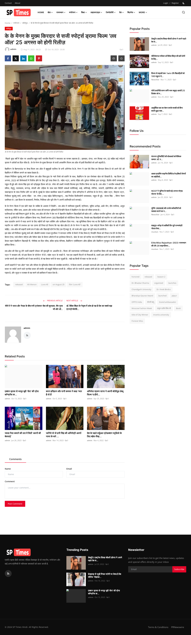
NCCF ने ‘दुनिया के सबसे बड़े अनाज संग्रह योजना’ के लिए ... (167, 192)
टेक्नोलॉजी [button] (109, 12)
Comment (10, 481)
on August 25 (58, 284)
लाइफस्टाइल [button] (95, 12)
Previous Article (55, 300)
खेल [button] (49, 12)
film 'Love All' (75, 284)
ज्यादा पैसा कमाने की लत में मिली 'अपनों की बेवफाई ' (23, 435)
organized (158, 283)
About (17, 3)
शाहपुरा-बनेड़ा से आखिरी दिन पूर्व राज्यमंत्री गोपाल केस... (166, 227)
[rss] (8, 573)
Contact (8, 3)
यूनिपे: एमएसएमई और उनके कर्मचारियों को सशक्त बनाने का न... (166, 209)
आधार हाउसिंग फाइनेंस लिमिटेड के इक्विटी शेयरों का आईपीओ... (168, 175)
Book (178, 308)
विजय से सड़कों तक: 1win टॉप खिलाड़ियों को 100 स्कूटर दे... (168, 74)
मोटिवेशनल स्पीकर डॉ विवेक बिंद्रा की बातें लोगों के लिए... (168, 57)
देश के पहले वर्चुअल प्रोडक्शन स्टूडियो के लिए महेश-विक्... (104, 435)
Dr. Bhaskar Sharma (140, 283)
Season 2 (161, 276)
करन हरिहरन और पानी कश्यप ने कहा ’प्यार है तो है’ (64, 393)
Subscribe (179, 569)
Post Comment (15, 503)
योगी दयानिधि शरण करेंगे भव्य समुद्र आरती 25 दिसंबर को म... (168, 92)
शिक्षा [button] (83, 12)
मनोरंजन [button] (72, 12)
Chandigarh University (141, 289)
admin (27, 328)
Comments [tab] (15, 459)
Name (8, 468)
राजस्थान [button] (59, 12)
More (142, 12)
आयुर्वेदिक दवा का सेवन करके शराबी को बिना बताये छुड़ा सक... (167, 109)
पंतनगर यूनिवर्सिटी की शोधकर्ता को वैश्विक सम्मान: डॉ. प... (166, 158)
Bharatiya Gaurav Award (142, 295)
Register (175, 3)
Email (69, 468)
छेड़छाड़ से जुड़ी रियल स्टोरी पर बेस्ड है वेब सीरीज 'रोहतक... (104, 575)
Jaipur (174, 295)
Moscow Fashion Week (142, 308)
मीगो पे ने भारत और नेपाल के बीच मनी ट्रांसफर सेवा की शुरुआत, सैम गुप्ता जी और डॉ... (34, 307)
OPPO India (137, 302)
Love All (44, 284)
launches (172, 283)
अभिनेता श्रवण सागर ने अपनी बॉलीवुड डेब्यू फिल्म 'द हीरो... (105, 393)
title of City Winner (140, 314)
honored (135, 276)
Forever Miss (137, 321)
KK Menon (32, 284)
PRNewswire (177, 627)
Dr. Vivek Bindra (164, 289)
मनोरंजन (16, 23)
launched (162, 295)
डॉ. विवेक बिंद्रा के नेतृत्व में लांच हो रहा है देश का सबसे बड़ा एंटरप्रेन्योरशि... (89, 307)
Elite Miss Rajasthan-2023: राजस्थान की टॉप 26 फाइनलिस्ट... (168, 244)
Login (165, 3)
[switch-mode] (184, 3)
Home (41, 12)
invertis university (161, 314)
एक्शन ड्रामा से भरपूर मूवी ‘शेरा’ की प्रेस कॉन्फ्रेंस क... (22, 393)
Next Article (72, 300)
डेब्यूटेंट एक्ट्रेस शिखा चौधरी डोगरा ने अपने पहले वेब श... (168, 40)
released (19, 284)
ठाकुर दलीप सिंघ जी (164, 308)
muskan (154, 232)
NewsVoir (155, 79)
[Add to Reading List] (121, 58)
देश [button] (120, 12)
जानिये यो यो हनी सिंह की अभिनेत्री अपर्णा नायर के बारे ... (63, 435)
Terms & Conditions (158, 627)
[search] (183, 12)
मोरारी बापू (150, 302)
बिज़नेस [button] (130, 12)
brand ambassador (167, 302)
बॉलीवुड (25, 23)
